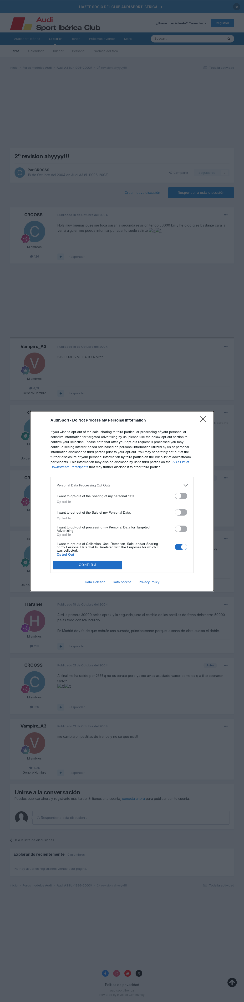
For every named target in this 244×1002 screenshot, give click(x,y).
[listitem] (122, 485)
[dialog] (122, 501)
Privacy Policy (149, 582)
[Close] (204, 420)
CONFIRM (88, 565)
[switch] (181, 496)
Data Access (122, 582)
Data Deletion (95, 582)
